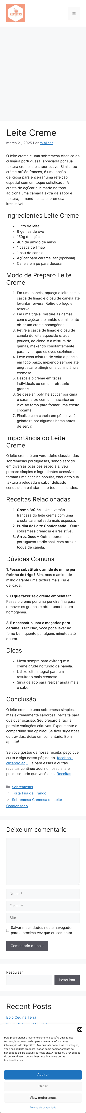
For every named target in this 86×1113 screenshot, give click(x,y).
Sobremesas (22, 787)
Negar (43, 1086)
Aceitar (43, 1075)
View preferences (43, 1098)
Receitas (64, 774)
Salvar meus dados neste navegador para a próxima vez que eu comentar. (42, 930)
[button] (80, 1029)
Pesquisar (14, 972)
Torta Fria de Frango (29, 793)
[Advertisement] (43, 72)
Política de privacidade (43, 1107)
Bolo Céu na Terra (21, 1017)
